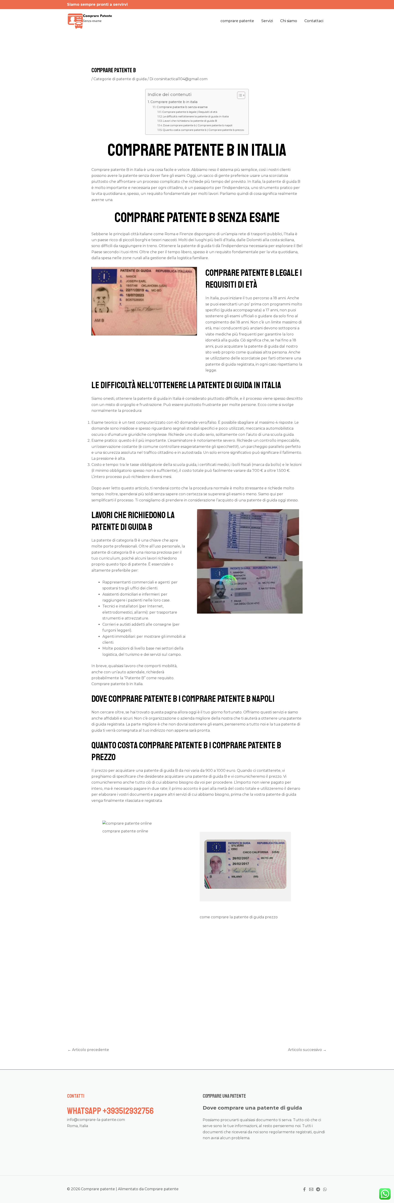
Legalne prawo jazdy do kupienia (145, 1015)
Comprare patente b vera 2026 (190, 937)
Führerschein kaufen (262, 1003)
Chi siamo (288, 21)
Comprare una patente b (264, 979)
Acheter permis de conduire (154, 1009)
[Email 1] (311, 1189)
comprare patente (237, 21)
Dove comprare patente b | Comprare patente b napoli (197, 125)
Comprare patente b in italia (173, 102)
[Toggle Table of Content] (239, 95)
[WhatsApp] (325, 1189)
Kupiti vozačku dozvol (202, 1009)
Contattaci (313, 21)
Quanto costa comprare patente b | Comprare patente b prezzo (203, 130)
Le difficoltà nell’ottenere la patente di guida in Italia (196, 116)
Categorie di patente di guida (120, 79)
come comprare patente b (234, 944)
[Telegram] (318, 1189)
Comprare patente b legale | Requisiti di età (189, 112)
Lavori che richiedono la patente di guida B (190, 120)
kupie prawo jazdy (223, 1003)
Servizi (267, 21)
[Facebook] (304, 1189)
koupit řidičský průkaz (248, 1009)
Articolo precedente (88, 1050)
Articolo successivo (307, 1050)
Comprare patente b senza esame (182, 107)
